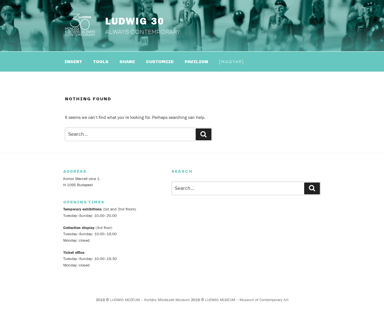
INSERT (73, 62)
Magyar (231, 61)
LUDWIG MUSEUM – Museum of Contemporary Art (246, 300)
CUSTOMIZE (160, 62)
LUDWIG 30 (134, 21)
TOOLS (101, 62)
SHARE (127, 62)
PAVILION (196, 62)
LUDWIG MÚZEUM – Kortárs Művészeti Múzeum (150, 300)
